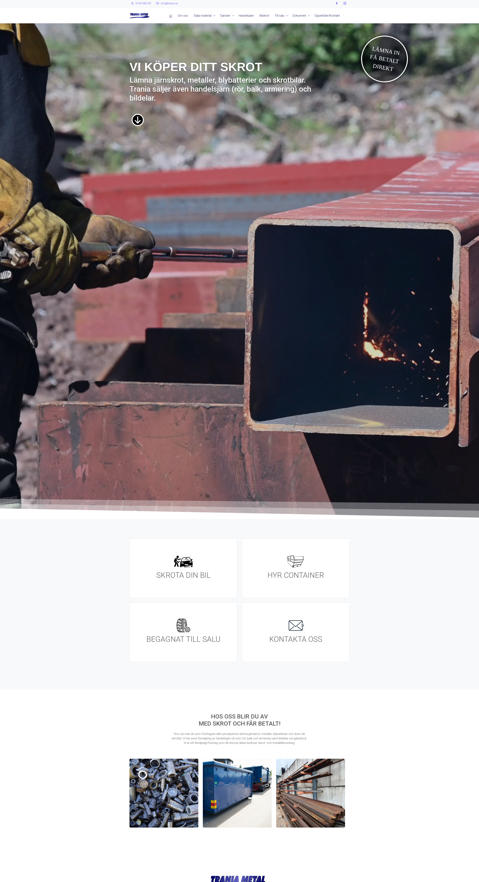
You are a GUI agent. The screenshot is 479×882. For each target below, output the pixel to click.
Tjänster (225, 15)
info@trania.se (169, 3)
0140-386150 (143, 3)
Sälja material (202, 15)
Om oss (183, 15)
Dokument (299, 15)
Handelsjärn (246, 15)
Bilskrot (264, 15)
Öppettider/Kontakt (327, 15)
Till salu (279, 15)
